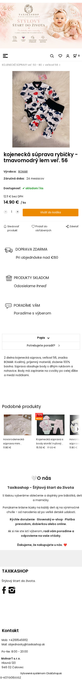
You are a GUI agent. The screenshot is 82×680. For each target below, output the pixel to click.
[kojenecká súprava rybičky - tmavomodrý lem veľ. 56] (41, 109)
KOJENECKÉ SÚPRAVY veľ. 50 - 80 (22, 64)
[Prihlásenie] (68, 56)
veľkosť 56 (51, 64)
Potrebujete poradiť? (41, 345)
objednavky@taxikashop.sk (26, 644)
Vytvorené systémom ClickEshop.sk (41, 673)
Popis (41, 338)
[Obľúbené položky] (60, 56)
